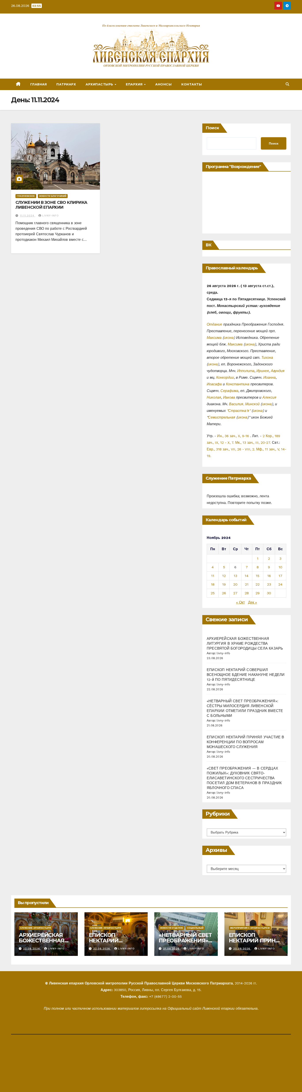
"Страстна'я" (238, 411)
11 (212, 576)
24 (280, 584)
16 (269, 576)
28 (247, 593)
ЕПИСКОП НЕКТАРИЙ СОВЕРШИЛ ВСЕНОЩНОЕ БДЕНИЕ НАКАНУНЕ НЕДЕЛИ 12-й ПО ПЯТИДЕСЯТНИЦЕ (246, 675)
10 (280, 567)
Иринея (262, 371)
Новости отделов (171, 928)
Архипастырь (100, 84)
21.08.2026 (172, 948)
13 (235, 576)
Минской (252, 404)
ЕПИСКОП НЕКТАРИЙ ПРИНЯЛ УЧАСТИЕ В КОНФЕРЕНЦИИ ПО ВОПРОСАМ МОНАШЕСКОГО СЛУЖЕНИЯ (245, 742)
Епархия (134, 84)
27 (235, 593)
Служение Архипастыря (35, 928)
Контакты (191, 84)
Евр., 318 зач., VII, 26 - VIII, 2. (231, 449)
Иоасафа (214, 384)
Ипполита (245, 371)
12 (224, 576)
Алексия (269, 397)
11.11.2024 (27, 215)
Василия (236, 404)
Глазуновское (26, 196)
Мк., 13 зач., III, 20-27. (253, 442)
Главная (38, 84)
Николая (214, 397)
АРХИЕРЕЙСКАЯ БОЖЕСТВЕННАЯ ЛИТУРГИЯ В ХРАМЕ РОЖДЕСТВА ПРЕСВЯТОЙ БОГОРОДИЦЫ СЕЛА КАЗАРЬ (245, 643)
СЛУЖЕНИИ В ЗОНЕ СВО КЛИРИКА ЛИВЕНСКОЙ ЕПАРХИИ (51, 205)
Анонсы (163, 84)
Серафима (229, 391)
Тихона (267, 357)
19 (224, 584)
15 (257, 576)
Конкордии (225, 377)
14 (246, 576)
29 (258, 593)
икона (229, 338)
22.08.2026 (102, 948)
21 (246, 584)
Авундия (278, 371)
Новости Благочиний (52, 196)
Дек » (252, 602)
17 (280, 576)
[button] (287, 84)
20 (235, 584)
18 (212, 584)
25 (213, 593)
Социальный (195, 928)
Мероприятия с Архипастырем (250, 928)
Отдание (214, 324)
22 (258, 584)
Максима (214, 338)
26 (224, 593)
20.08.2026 (242, 948)
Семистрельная (221, 417)
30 (269, 593)
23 (269, 584)
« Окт (240, 602)
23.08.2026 (32, 948)
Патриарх (66, 84)
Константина (237, 384)
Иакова (229, 397)
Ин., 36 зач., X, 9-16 (233, 436)
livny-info (50, 215)
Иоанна (269, 377)
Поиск (212, 127)
